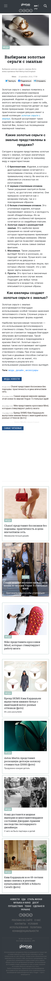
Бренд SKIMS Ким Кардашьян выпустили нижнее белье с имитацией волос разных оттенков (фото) (24, 415)
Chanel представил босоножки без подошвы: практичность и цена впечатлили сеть (24, 389)
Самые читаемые (13, 428)
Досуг (35, 902)
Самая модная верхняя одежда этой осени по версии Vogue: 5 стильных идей (25, 397)
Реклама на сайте (22, 920)
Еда (24, 899)
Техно (28, 906)
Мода (6, 47)
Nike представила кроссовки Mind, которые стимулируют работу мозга (25, 407)
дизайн (20, 370)
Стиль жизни (34, 899)
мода (11, 370)
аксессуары (31, 370)
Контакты (20, 923)
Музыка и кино (21, 902)
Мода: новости (12, 379)
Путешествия (15, 906)
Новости (15, 899)
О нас (37, 920)
